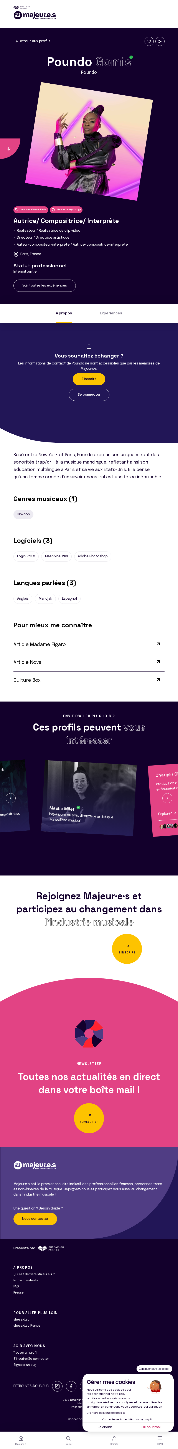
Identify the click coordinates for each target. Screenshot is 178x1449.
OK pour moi (151, 1427)
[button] (11, 798)
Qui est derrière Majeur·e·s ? (34, 1274)
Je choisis (105, 1427)
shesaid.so (21, 1319)
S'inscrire (89, 379)
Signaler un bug (24, 1364)
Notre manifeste (25, 1280)
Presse (18, 1292)
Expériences (111, 313)
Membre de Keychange (69, 210)
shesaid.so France (27, 1325)
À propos (64, 313)
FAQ (16, 1286)
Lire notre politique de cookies (106, 1413)
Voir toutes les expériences (44, 285)
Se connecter (89, 394)
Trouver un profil (25, 1352)
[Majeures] (89, 15)
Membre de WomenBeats (33, 210)
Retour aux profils (34, 41)
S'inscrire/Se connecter (31, 1358)
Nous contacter (35, 1219)
